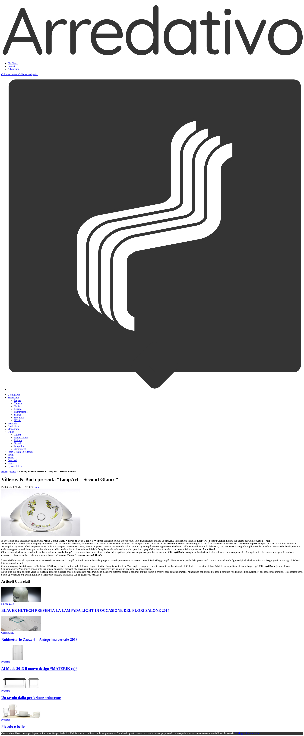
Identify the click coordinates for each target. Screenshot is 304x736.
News (10, 463)
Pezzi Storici (14, 426)
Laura (36, 487)
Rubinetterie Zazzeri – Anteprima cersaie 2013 (39, 639)
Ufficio (17, 420)
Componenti (20, 449)
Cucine (17, 406)
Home (4, 471)
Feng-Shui (19, 446)
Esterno (18, 409)
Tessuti (17, 443)
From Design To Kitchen (20, 451)
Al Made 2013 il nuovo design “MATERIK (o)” (39, 668)
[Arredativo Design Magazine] (152, 55)
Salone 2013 (7, 603)
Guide (11, 431)
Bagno (17, 400)
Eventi (11, 457)
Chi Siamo (13, 63)
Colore (17, 434)
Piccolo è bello (13, 726)
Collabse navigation (28, 74)
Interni (11, 454)
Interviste (12, 423)
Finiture (18, 440)
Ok (236, 733)
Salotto (17, 414)
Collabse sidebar (9, 74)
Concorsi (12, 460)
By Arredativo (15, 466)
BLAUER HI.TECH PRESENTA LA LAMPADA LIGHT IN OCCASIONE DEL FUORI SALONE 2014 (85, 610)
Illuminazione (21, 411)
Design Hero (14, 394)
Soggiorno (19, 417)
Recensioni (13, 397)
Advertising (13, 69)
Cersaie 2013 (7, 632)
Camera (18, 403)
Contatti (12, 66)
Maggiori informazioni (249, 733)
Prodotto (5, 661)
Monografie (13, 429)
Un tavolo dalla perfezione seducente (31, 698)
